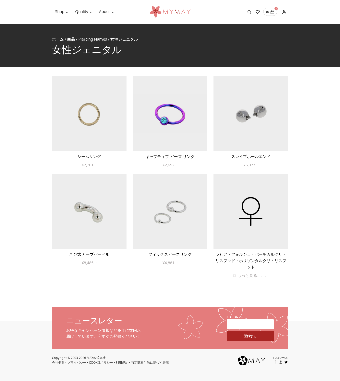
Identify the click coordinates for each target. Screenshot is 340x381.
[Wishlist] (257, 12)
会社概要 (58, 362)
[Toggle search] (249, 12)
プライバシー (76, 362)
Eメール (232, 317)
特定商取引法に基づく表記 (150, 362)
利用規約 (122, 362)
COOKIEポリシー (101, 362)
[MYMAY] (170, 12)
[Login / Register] (284, 12)
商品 (71, 39)
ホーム (58, 39)
